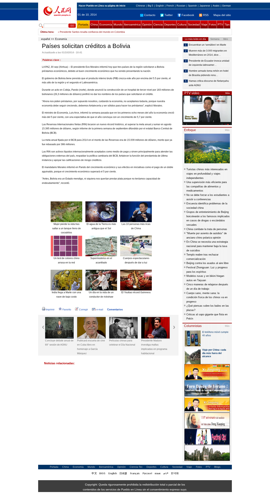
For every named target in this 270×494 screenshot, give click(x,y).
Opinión (147, 24)
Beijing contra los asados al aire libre (207, 263)
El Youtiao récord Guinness (136, 292)
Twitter (168, 15)
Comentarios (115, 309)
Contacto (149, 15)
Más (227, 93)
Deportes (170, 24)
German (226, 5)
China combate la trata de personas (206, 229)
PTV (220, 24)
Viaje (204, 24)
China (94, 24)
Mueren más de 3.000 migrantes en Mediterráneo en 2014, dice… (208, 52)
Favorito (66, 309)
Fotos (212, 24)
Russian (181, 5)
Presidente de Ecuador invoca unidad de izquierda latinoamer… (209, 63)
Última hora (46, 32)
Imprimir (50, 309)
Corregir (83, 309)
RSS (206, 15)
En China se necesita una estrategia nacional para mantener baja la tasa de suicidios (207, 246)
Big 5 (150, 5)
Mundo (118, 24)
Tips (227, 24)
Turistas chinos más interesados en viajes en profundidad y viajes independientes (206, 173)
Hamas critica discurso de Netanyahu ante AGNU (209, 83)
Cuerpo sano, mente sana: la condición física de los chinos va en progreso (207, 297)
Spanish (192, 5)
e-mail (99, 309)
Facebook (188, 15)
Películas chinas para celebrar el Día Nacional (122, 342)
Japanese (204, 5)
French (170, 5)
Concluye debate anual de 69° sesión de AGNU (59, 342)
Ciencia (158, 24)
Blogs (217, 467)
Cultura (181, 24)
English (160, 5)
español (45, 39)
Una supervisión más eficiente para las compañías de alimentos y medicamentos (206, 186)
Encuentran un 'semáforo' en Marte (207, 44)
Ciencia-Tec (136, 467)
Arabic (216, 5)
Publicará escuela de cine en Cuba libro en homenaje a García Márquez (91, 347)
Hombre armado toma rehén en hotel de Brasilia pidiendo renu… (208, 73)
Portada (83, 24)
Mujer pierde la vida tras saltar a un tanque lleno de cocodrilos (66, 228)
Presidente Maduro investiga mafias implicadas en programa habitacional (154, 347)
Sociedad (194, 24)
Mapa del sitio (222, 15)
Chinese (140, 5)
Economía (105, 24)
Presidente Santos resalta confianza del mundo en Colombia (92, 32)
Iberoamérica (132, 24)
